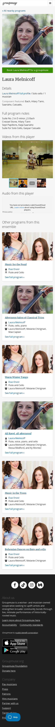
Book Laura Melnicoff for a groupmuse (27, 70)
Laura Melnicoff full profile (16, 93)
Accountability (9, 624)
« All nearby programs (14, 10)
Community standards (31, 624)
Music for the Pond (16, 264)
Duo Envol (13, 269)
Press (5, 689)
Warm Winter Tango (16, 377)
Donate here (9, 670)
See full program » (14, 277)
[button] (50, 159)
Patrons (6, 693)
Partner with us (10, 703)
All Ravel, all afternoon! (18, 433)
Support (6, 708)
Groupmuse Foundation (14, 666)
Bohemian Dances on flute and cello (25, 549)
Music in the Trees (15, 493)
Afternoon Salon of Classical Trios (24, 317)
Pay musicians (9, 684)
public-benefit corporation (27, 632)
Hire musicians (10, 698)
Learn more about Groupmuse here (21, 620)
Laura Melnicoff (16, 322)
